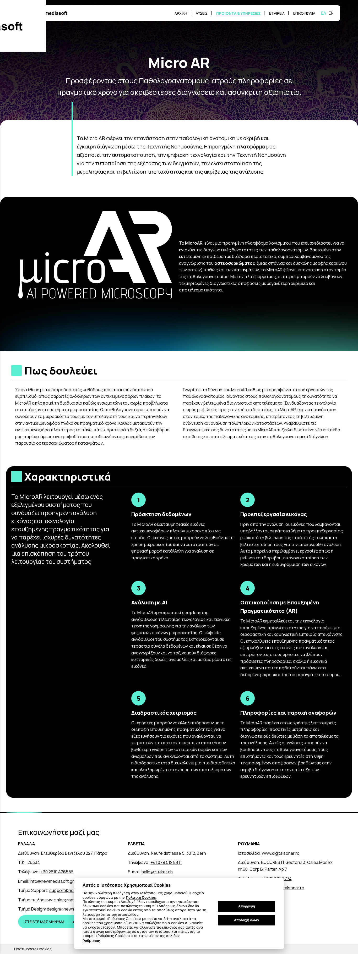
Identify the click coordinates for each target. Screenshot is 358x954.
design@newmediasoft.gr (72, 909)
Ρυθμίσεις (91, 941)
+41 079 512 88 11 (166, 862)
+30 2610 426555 (57, 872)
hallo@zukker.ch (157, 872)
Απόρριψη (246, 906)
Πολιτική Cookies (141, 897)
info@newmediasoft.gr (52, 881)
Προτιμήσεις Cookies (33, 948)
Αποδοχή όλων (246, 920)
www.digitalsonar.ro (281, 853)
